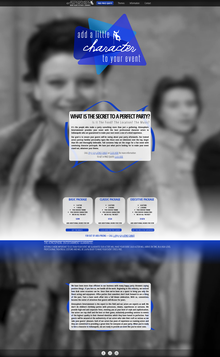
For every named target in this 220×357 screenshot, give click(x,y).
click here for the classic (110, 230)
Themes (121, 3)
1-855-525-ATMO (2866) (124, 236)
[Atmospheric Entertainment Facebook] (103, 353)
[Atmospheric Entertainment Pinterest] (110, 353)
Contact (148, 3)
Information (134, 3)
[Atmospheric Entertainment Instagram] (116, 353)
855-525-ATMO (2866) (98, 153)
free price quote (105, 3)
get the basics (77, 230)
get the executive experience (143, 230)
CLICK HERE (114, 153)
